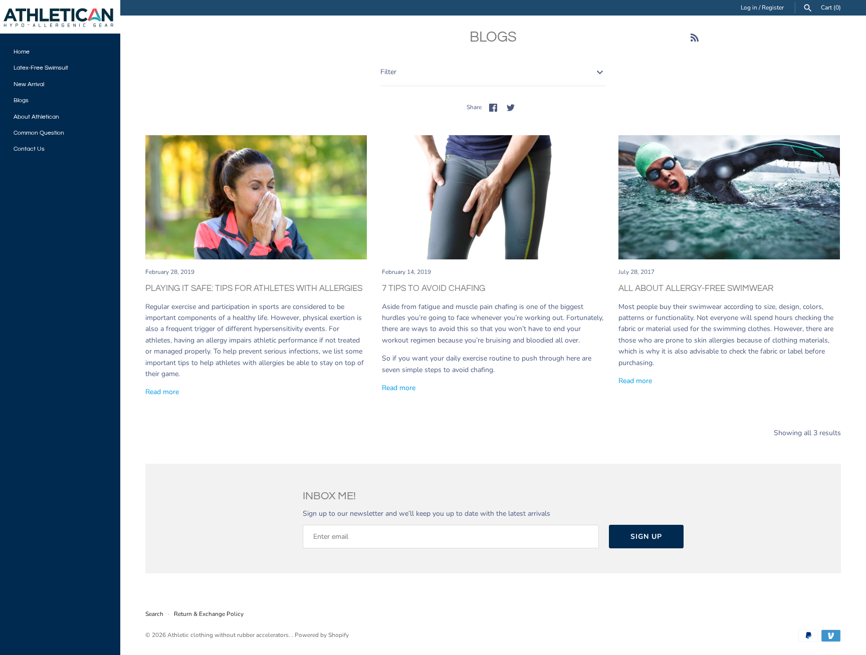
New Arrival (29, 84)
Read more (162, 392)
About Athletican (36, 117)
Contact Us (29, 149)
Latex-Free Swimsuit (41, 68)
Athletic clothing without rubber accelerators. (229, 635)
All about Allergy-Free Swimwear (695, 288)
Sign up (646, 536)
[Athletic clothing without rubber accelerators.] (60, 17)
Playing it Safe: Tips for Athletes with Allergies (253, 288)
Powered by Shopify (322, 635)
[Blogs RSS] (695, 39)
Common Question (39, 133)
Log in (749, 8)
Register (773, 8)
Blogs (21, 100)
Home (22, 52)
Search (154, 614)
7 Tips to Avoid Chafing (433, 288)
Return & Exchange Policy (209, 614)
